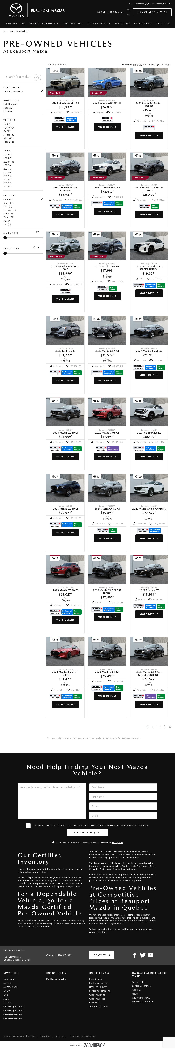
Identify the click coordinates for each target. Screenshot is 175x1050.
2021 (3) (7, 169)
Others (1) (8, 199)
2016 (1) (7, 186)
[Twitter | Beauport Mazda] (142, 955)
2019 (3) (7, 176)
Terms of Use (45, 1036)
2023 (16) (8, 161)
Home (6, 31)
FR (128, 10)
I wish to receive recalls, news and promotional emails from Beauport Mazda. (91, 825)
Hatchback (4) (10, 104)
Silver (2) (7, 206)
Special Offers (73, 23)
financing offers (134, 917)
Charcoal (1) (9, 210)
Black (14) (8, 203)
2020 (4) (7, 172)
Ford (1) (7, 124)
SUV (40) (8, 111)
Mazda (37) (9, 135)
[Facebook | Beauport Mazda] (134, 955)
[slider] (5, 237)
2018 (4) (7, 179)
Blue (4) (7, 221)
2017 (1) (7, 183)
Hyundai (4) (9, 127)
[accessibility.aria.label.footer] (94, 1045)
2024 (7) (7, 158)
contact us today (97, 932)
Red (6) (7, 224)
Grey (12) (8, 217)
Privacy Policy (117, 842)
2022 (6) (7, 165)
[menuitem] (15, 24)
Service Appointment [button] (152, 12)
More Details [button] (65, 127)
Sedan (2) (8, 108)
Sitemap (32, 1036)
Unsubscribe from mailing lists (82, 1036)
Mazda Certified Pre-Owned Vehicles (35, 920)
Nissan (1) (8, 138)
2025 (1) (7, 154)
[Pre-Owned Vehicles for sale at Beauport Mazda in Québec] (164, 727)
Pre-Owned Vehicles (13, 91)
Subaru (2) (8, 142)
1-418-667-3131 (115, 11)
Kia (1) (6, 131)
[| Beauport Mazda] (150, 955)
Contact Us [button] (101, 955)
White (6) (8, 213)
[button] (137, 64)
